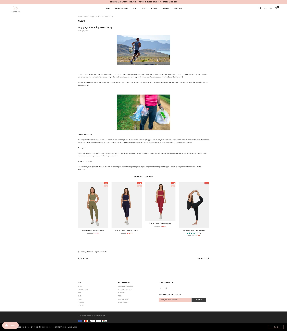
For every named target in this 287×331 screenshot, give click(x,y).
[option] (93, 209)
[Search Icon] (260, 8)
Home (80, 16)
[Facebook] (161, 288)
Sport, (97, 252)
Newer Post (203, 258)
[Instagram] (166, 288)
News (86, 16)
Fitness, (84, 252)
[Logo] (22, 9)
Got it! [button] (276, 327)
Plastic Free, (91, 252)
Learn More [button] (72, 327)
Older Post (84, 258)
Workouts (103, 252)
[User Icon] (265, 8)
